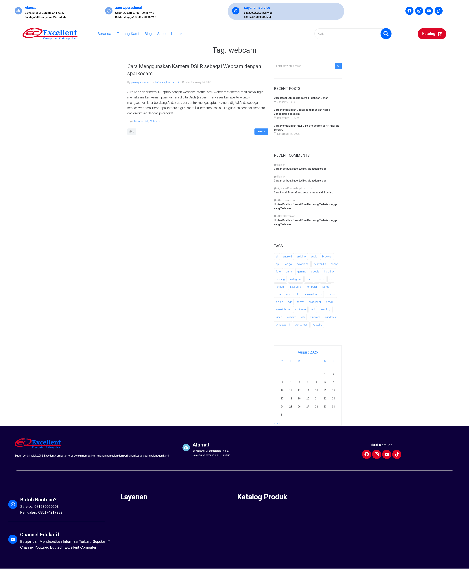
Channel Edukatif (39, 535)
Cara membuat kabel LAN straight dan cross (300, 168)
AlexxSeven (284, 200)
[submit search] (386, 33)
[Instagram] (419, 11)
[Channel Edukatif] (12, 539)
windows (315, 317)
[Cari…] (353, 33)
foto (278, 271)
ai (277, 256)
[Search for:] (303, 66)
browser (327, 256)
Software (159, 82)
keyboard (295, 286)
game (289, 271)
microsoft (292, 294)
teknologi (325, 309)
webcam (154, 121)
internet (320, 279)
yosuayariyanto (140, 82)
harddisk (329, 271)
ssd (313, 309)
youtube (317, 324)
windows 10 (332, 317)
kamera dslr (141, 121)
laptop (325, 286)
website (291, 317)
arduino (301, 256)
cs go (288, 264)
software (300, 309)
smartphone (283, 309)
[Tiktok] (439, 11)
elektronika (319, 264)
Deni (279, 164)
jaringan (280, 286)
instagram (296, 279)
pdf (290, 301)
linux (278, 294)
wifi (303, 317)
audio (314, 256)
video (279, 317)
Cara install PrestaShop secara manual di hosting (303, 192)
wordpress (301, 324)
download (303, 264)
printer (300, 301)
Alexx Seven (284, 216)
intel (308, 279)
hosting (280, 279)
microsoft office (312, 294)
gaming (301, 271)
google (315, 271)
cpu (278, 264)
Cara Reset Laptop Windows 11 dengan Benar (301, 97)
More (261, 131)
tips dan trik (172, 82)
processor (315, 301)
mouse (331, 294)
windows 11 (283, 324)
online (279, 301)
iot (330, 279)
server (329, 301)
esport (334, 264)
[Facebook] (409, 11)
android (287, 256)
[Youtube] (429, 11)
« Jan (277, 423)
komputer (311, 286)
